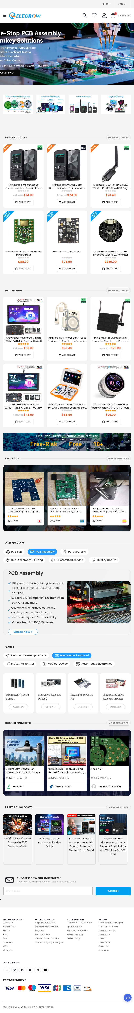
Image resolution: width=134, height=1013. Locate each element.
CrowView (104, 925)
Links (105, 4)
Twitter (14, 961)
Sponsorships (74, 917)
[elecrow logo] (24, 15)
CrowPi (102, 929)
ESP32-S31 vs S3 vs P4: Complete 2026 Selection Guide (18, 833)
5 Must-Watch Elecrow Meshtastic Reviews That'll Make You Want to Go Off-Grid (113, 837)
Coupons (8, 941)
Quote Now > (23, 632)
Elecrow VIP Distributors (79, 913)
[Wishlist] (94, 15)
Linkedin (22, 961)
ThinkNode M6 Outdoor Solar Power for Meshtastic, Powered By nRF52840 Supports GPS (110, 339)
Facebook (7, 961)
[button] (64, 79)
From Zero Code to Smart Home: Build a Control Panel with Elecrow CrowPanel (81, 835)
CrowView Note (107, 921)
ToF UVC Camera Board (67, 251)
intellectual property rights (49, 933)
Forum (6, 921)
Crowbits (104, 937)
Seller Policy (73, 929)
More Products (118, 137)
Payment (40, 921)
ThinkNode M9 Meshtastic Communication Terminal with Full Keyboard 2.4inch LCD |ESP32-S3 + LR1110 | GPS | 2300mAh (23, 186)
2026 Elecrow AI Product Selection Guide (49, 833)
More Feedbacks (118, 458)
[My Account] (104, 15)
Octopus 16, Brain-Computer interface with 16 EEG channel (110, 253)
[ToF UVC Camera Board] (67, 230)
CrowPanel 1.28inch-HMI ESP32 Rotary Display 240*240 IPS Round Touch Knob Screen (110, 406)
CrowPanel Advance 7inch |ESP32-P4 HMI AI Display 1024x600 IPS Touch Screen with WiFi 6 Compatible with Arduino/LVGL (23, 406)
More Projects (118, 714)
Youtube (30, 961)
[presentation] (129, 167)
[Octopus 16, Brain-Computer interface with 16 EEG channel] (111, 230)
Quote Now (18, 698)
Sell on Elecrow (75, 925)
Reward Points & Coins (47, 929)
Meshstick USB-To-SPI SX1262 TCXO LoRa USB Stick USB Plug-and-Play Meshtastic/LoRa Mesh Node (110, 186)
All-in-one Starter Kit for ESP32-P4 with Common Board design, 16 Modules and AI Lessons (67, 406)
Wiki (5, 929)
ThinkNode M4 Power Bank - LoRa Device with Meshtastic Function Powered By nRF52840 (67, 339)
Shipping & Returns (45, 913)
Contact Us (9, 917)
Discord (45, 961)
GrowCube (105, 933)
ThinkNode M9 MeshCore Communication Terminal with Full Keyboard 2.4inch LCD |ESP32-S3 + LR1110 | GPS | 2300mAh (66, 186)
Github (6, 937)
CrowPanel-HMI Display (111, 913)
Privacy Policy (42, 925)
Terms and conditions (46, 917)
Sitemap (7, 933)
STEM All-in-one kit (108, 917)
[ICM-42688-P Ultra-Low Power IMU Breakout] (23, 230)
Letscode (104, 941)
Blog (5, 925)
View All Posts (118, 798)
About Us (8, 913)
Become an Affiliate (77, 921)
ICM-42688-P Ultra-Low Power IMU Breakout (23, 253)
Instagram (37, 961)
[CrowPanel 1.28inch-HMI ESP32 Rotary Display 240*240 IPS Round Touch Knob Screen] (111, 383)
